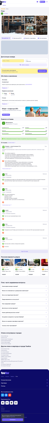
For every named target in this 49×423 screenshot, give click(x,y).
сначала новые (11, 142)
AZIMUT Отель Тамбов (6, 356)
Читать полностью (6, 168)
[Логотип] (3, 2)
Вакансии (3, 408)
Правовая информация (5, 411)
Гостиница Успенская (5, 365)
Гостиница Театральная (6, 353)
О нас (2, 406)
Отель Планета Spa (5, 348)
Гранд (2, 362)
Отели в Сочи (4, 337)
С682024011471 (28, 84)
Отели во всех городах (6, 343)
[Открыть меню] (47, 2)
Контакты (3, 409)
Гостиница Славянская (6, 364)
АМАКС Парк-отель (5, 359)
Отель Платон (4, 350)
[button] (37, 2)
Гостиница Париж (5, 352)
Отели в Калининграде (6, 340)
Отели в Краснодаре (5, 342)
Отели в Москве (4, 336)
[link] (6, 115)
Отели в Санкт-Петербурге (7, 339)
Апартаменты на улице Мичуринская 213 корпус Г (12, 361)
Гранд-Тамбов (4, 358)
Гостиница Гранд (4, 355)
